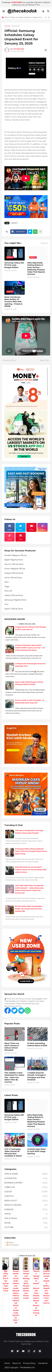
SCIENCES (26, 1209)
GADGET (16, 26)
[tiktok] (34, 1351)
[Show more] (40, 231)
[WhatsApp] (35, 231)
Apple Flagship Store (13, 560)
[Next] (49, 17)
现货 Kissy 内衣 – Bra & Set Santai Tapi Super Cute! (6, 1281)
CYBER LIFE (26, 1187)
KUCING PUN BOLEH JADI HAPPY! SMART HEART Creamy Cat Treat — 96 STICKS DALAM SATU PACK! (30, 647)
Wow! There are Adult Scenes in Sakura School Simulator (24, 17)
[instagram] (29, 1351)
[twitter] (18, 1351)
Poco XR (8, 591)
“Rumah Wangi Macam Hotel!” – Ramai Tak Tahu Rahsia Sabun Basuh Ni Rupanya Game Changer (36, 1293)
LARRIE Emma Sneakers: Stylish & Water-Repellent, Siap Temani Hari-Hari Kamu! (46, 1287)
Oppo (6, 586)
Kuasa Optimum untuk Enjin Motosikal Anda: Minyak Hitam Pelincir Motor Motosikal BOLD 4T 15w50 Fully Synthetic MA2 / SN (15, 1297)
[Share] (46, 50)
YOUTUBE (26, 1227)
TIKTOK (26, 1214)
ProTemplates (41, 1367)
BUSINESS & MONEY (26, 1183)
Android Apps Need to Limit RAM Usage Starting (36, 1151)
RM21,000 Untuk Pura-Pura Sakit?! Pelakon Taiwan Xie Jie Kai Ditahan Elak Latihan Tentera (30, 869)
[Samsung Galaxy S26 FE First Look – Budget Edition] (14, 1106)
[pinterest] (40, 1351)
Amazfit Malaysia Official (15, 555)
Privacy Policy (29, 1363)
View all (44, 243)
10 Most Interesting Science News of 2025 (37, 1044)
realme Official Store (13, 595)
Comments (13, 1245)
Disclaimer (43, 1363)
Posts (11, 1242)
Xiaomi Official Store (13, 609)
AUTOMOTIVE (26, 1178)
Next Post (44, 360)
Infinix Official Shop (13, 577)
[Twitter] (30, 231)
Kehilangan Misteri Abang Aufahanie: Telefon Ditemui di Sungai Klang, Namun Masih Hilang (31, 851)
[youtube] (23, 1351)
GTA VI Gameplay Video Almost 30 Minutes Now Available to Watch (13, 1152)
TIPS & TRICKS (26, 1218)
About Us (16, 1363)
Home (7, 26)
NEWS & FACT (26, 1201)
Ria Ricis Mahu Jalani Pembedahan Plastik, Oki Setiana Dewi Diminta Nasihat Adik (28, 908)
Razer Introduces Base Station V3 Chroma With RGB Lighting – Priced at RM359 (13, 301)
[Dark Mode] (43, 11)
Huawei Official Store (13, 573)
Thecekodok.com (27, 1367)
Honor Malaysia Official (14, 568)
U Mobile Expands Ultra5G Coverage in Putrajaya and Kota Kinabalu (36, 1076)
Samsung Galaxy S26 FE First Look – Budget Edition (14, 265)
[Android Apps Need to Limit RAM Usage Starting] (37, 1140)
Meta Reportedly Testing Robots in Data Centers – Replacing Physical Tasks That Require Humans (36, 268)
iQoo (6, 582)
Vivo (6, 604)
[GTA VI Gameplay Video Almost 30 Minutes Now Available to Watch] (14, 1140)
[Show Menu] (3, 11)
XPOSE (26, 1223)
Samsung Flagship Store (15, 600)
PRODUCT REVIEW (26, 1205)
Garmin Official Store (13, 564)
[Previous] (45, 17)
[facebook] (12, 1351)
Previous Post (9, 360)
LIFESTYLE (26, 1196)
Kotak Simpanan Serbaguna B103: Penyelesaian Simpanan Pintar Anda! (26, 1284)
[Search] (48, 11)
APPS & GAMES (26, 1174)
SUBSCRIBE (16, 2)
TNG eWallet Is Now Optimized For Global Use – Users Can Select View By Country (14, 1077)
